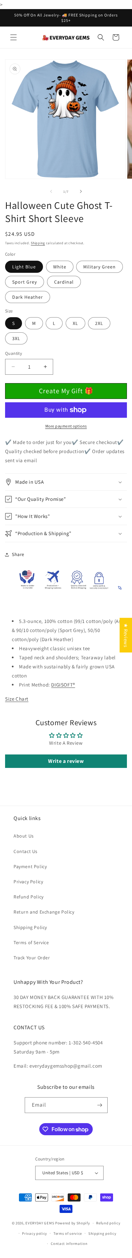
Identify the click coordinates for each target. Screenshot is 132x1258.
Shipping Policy (30, 927)
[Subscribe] (99, 1105)
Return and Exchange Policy (44, 912)
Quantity (13, 353)
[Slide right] (80, 191)
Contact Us (26, 851)
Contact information (69, 1243)
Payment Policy (30, 866)
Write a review (66, 761)
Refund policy (108, 1223)
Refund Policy (29, 897)
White (59, 267)
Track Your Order (32, 958)
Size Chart (16, 699)
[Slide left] (51, 191)
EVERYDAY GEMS (39, 1223)
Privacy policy (34, 1233)
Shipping (38, 243)
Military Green (99, 267)
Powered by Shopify (72, 1223)
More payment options (66, 426)
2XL (99, 323)
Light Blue (24, 267)
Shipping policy (102, 1233)
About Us (24, 836)
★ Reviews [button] (126, 635)
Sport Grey (24, 282)
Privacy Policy (28, 882)
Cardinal (64, 282)
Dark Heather (27, 297)
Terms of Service (31, 942)
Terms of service (67, 1233)
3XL (16, 338)
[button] (13, 37)
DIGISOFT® (63, 684)
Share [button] (18, 554)
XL (75, 323)
